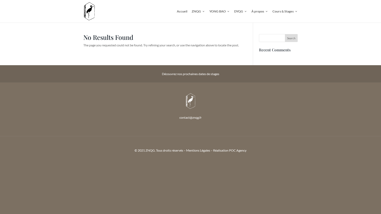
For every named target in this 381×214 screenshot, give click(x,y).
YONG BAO (217, 11)
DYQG (238, 11)
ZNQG (196, 11)
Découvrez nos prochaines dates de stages (190, 74)
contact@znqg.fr (190, 117)
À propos (257, 11)
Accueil (182, 11)
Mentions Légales (198, 150)
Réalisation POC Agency (229, 150)
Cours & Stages (283, 11)
